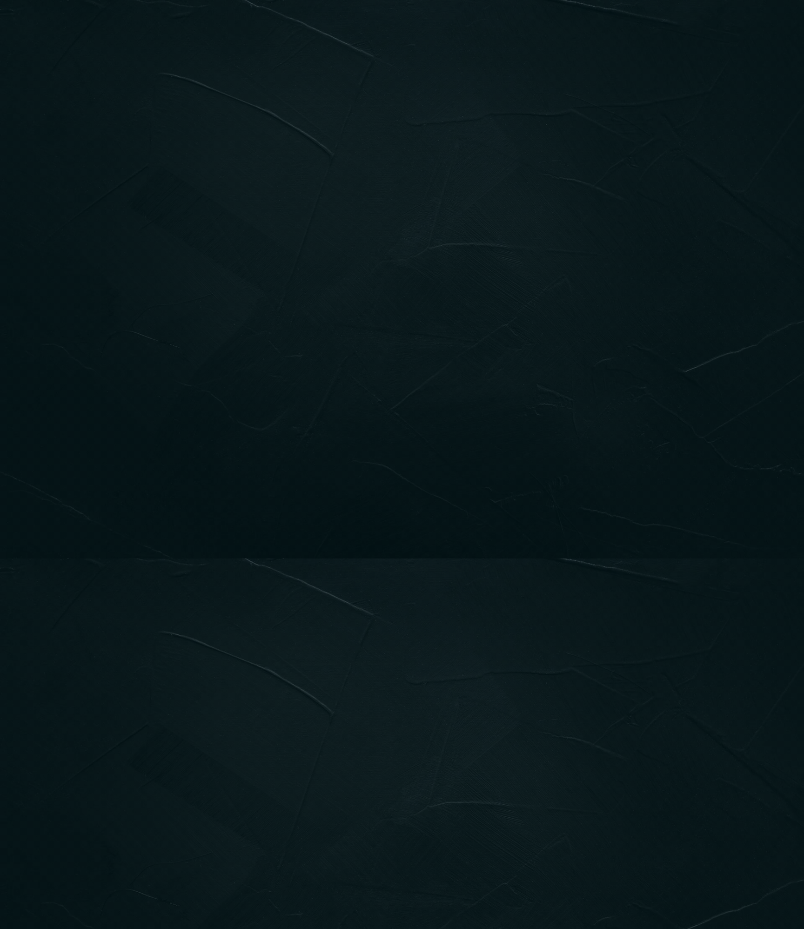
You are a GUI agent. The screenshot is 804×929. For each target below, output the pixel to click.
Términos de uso (430, 846)
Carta (237, 25)
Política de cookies (531, 846)
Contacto (472, 25)
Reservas (372, 25)
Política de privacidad (340, 846)
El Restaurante (301, 25)
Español (523, 25)
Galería (422, 25)
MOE (216, 858)
